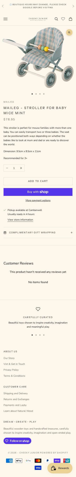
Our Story (9, 358)
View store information (20, 219)
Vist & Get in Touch (14, 364)
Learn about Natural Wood (18, 411)
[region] (38, 318)
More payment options (38, 200)
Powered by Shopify (54, 452)
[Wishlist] (63, 18)
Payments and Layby (15, 405)
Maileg (9, 102)
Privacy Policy (11, 370)
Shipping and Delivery (16, 393)
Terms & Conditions (14, 376)
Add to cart (38, 181)
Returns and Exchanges (16, 399)
